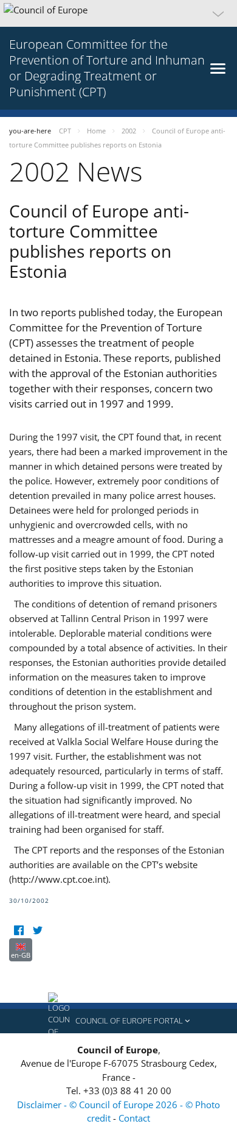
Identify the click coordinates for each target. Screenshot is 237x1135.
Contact (134, 1118)
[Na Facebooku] (18, 930)
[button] (118, 13)
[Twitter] (37, 930)
